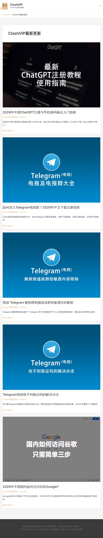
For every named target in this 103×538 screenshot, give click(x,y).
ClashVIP (16, 4)
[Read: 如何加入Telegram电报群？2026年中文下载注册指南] (51, 170)
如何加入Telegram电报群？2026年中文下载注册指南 (41, 207)
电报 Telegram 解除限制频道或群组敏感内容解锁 (38, 302)
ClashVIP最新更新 (10, 117)
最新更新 (56, 529)
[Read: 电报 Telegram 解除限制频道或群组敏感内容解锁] (51, 265)
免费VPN (64, 529)
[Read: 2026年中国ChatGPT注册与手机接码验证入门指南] (51, 75)
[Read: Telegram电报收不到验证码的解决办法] (51, 357)
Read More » (8, 130)
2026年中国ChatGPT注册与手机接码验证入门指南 (39, 112)
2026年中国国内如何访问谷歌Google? (31, 487)
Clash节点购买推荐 (76, 529)
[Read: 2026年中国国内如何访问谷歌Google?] (51, 449)
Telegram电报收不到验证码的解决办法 (31, 394)
